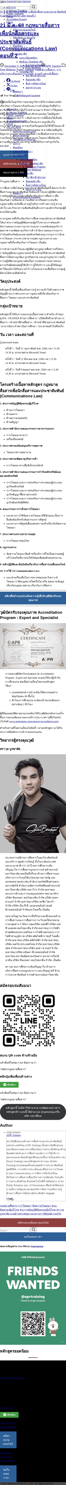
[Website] (12, 1199)
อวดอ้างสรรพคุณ (20, 1213)
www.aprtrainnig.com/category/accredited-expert (33, 721)
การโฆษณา (25, 1205)
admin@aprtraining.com (12, 1377)
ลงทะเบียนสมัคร (28, 57)
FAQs (9, 22)
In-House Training (16, 10)
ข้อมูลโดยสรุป (21, 33)
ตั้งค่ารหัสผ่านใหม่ (36, 83)
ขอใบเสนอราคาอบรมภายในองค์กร (7, 1456)
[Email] (8, 1199)
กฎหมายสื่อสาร (8, 1205)
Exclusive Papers (35, 65)
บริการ (16, 41)
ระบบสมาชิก (20, 53)
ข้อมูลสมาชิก (33, 79)
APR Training (53, 66)
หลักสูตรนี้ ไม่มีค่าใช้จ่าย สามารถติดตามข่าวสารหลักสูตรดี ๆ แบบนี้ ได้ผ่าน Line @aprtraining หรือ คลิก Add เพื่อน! (33, 1112)
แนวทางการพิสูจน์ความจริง (45, 1213)
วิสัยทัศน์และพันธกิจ (24, 37)
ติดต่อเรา (18, 91)
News (9, 16)
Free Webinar (33, 68)
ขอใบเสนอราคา (33, 1236)
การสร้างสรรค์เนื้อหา (46, 73)
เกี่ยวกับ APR (13, 25)
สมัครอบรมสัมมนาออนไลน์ (33, 1222)
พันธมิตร (18, 45)
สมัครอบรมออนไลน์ (24, 29)
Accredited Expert (16, 19)
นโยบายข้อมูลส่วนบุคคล (26, 95)
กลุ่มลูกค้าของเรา (23, 49)
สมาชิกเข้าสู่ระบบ (35, 75)
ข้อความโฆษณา (41, 1205)
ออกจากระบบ (33, 87)
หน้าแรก (11, 7)
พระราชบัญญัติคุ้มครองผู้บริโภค (38, 1209)
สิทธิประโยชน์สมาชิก (31, 61)
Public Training (15, 13)
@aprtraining (36, 1246)
